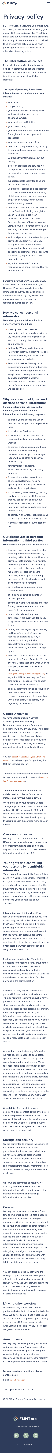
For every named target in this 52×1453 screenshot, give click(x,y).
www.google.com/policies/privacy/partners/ (26, 674)
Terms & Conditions (20, 1426)
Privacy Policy (34, 1426)
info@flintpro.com (17, 1380)
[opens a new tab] (16, 1435)
